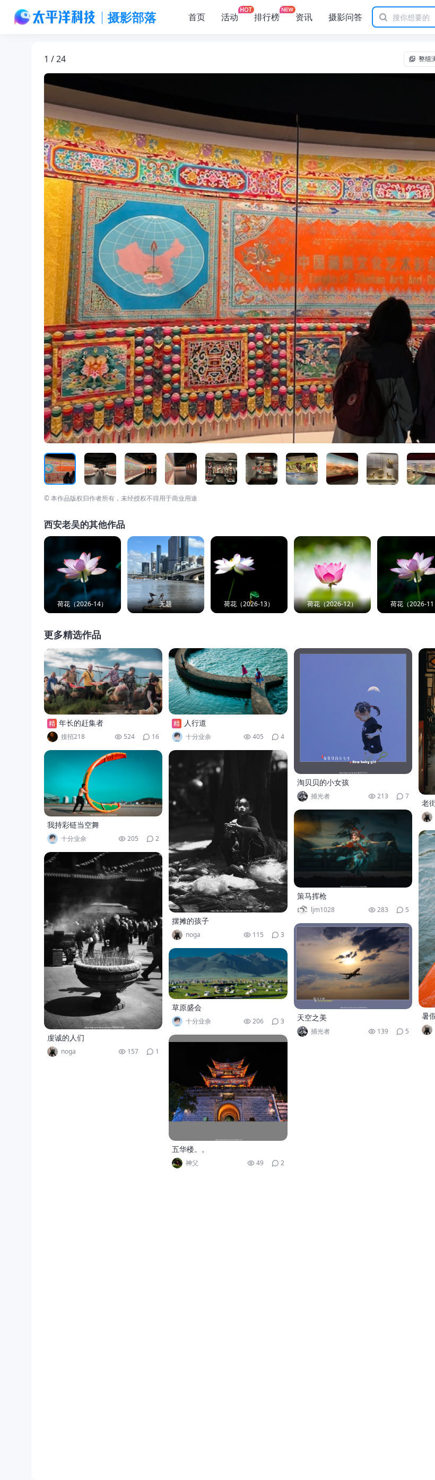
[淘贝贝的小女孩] (353, 711)
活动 (229, 17)
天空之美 (312, 1017)
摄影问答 (345, 17)
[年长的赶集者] (103, 681)
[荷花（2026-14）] (82, 574)
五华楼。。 (190, 1149)
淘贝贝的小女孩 (323, 782)
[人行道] (228, 681)
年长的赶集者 (81, 723)
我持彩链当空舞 (73, 825)
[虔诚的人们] (103, 940)
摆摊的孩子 (190, 921)
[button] (93, 258)
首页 (196, 17)
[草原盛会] (228, 973)
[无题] (165, 574)
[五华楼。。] (228, 1088)
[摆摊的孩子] (228, 831)
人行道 (195, 723)
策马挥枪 (312, 896)
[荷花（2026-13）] (249, 574)
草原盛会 (187, 1007)
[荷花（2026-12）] (332, 574)
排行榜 (267, 17)
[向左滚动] (53, 468)
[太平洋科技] (55, 17)
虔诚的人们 (65, 1037)
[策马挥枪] (353, 849)
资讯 (303, 17)
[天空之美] (353, 966)
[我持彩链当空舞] (103, 783)
